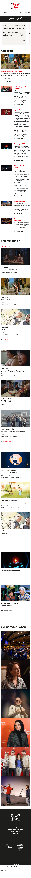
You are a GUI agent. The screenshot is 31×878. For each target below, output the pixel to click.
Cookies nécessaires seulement (10, 872)
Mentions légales (15, 831)
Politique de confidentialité (15, 829)
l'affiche (10, 78)
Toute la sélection (6, 339)
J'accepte (4, 870)
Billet (23, 42)
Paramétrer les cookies (7, 875)
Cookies (15, 833)
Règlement (17, 100)
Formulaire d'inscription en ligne (20, 101)
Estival (4, 243)
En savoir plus (7, 81)
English (28, 4)
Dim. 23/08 (15, 18)
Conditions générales (15, 827)
